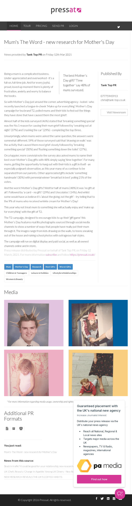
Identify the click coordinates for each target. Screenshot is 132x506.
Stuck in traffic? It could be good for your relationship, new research (38, 466)
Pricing (41, 25)
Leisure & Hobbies (39, 273)
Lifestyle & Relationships (64, 273)
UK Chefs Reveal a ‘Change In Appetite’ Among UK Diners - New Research (42, 471)
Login (73, 25)
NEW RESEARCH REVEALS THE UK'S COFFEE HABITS (33, 476)
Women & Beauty (14, 279)
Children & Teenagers (16, 273)
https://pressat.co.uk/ (82, 254)
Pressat (44, 500)
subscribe (51, 254)
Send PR (58, 25)
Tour (27, 25)
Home (13, 25)
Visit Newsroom (116, 112)
